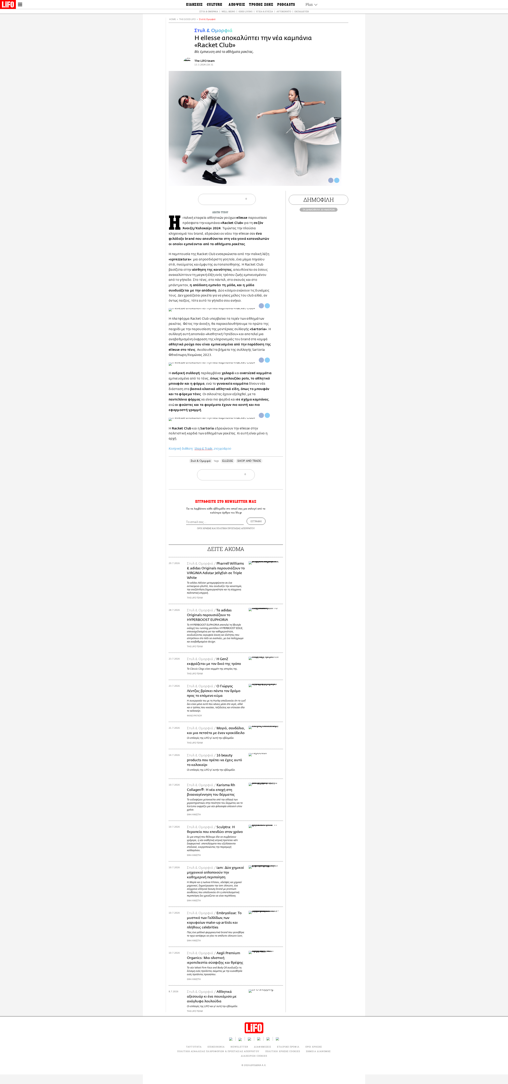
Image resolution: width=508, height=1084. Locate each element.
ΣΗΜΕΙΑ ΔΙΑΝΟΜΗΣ (318, 1051)
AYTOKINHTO (283, 11)
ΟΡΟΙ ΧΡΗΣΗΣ (204, 528)
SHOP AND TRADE (249, 461)
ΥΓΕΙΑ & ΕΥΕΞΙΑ (264, 11)
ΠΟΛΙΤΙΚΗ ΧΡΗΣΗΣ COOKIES (282, 1051)
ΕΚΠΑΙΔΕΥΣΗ (301, 11)
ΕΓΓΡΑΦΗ (256, 521)
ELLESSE (227, 461)
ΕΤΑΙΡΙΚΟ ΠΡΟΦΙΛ (288, 1046)
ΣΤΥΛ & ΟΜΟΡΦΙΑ (208, 11)
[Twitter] (336, 180)
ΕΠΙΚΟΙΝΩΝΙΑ (216, 1046)
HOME (172, 19)
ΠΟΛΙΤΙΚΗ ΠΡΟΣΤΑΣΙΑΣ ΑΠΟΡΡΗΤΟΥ (235, 528)
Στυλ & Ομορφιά (207, 19)
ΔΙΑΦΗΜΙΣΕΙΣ (262, 1046)
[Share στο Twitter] (267, 305)
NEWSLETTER (239, 1046)
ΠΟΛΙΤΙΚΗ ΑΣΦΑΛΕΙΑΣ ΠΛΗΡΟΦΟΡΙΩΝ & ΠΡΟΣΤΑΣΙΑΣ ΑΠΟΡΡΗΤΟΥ (218, 1051)
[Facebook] (330, 180)
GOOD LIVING (245, 11)
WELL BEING (228, 11)
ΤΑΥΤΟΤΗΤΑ (194, 1046)
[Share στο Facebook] (261, 305)
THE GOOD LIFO (187, 19)
